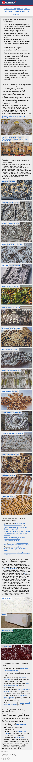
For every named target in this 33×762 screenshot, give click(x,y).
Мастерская (24, 11)
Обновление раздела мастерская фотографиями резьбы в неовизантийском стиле (14, 538)
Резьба (27, 9)
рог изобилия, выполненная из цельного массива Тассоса (15, 548)
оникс (26, 573)
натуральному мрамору (9, 568)
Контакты (16, 14)
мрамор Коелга (21, 724)
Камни (16, 11)
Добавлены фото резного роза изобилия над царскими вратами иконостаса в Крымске (17, 533)
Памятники (8, 11)
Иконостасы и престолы (13, 9)
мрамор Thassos (20, 737)
